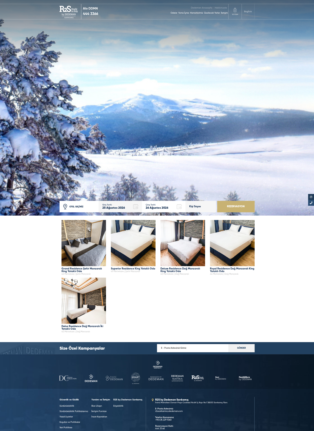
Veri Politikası (66, 428)
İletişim (224, 13)
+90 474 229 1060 (163, 420)
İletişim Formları (99, 411)
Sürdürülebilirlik (67, 406)
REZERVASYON (236, 206)
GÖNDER (241, 348)
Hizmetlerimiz (196, 13)
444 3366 (90, 14)
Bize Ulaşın (96, 406)
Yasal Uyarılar (66, 417)
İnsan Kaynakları (99, 417)
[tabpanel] (157, 108)
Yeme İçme (183, 13)
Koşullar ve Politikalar (70, 422)
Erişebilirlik (118, 406)
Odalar (174, 13)
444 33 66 (160, 429)
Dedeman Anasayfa (201, 8)
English (248, 11)
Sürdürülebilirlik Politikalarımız (74, 411)
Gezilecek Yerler (212, 13)
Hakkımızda (221, 8)
